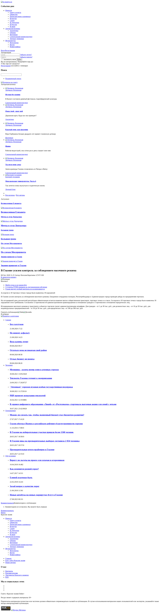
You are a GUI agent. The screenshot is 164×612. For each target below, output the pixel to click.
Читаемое (9, 365)
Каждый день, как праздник (16, 130)
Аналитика (14, 31)
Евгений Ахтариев (12, 177)
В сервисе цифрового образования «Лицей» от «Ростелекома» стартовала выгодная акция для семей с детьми (63, 404)
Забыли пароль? (26, 57)
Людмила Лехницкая (13, 90)
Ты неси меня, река (13, 165)
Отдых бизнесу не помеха (22, 359)
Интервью (14, 35)
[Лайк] (20, 312)
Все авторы (20, 195)
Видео (12, 45)
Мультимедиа (10, 41)
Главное (8, 558)
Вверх (3, 513)
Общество (14, 14)
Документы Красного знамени (17, 575)
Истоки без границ (12, 95)
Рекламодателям (11, 573)
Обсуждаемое (10, 456)
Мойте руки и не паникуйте (16, 285)
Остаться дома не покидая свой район (28, 350)
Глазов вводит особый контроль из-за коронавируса (25, 289)
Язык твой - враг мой (14, 111)
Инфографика (15, 47)
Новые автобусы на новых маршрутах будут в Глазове (36, 495)
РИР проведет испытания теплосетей (28, 395)
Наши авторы (10, 562)
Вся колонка (10, 195)
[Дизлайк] (27, 312)
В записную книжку (8, 277)
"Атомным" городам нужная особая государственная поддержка (41, 387)
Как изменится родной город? (24, 469)
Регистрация (5, 66)
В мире (12, 27)
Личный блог (10, 189)
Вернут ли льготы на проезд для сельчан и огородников (37, 460)
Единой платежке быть (21, 477)
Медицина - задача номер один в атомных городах (34, 369)
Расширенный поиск (13, 79)
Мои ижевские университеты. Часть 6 (20, 181)
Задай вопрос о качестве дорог (24, 486)
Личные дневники (17, 39)
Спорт (12, 20)
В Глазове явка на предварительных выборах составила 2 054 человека (45, 441)
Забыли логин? (26, 55)
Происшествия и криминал (20, 16)
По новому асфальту (20, 333)
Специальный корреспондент (21, 37)
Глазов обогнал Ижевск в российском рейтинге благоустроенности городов (46, 423)
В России (13, 25)
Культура (13, 18)
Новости (8, 10)
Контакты (9, 571)
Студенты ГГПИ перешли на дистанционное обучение (26, 287)
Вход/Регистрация (8, 50)
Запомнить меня (10, 59)
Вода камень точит (19, 341)
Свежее (8, 320)
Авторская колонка (12, 29)
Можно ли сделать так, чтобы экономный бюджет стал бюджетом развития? (47, 415)
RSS (7, 577)
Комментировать (7, 503)
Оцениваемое (10, 411)
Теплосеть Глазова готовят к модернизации (31, 378)
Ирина (8, 146)
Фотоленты (14, 43)
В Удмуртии (14, 22)
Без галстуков (16, 324)
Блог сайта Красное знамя (15, 560)
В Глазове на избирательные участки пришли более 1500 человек (42, 432)
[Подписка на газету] (9, 82)
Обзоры (13, 33)
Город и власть (15, 12)
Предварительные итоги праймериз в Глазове (32, 449)
